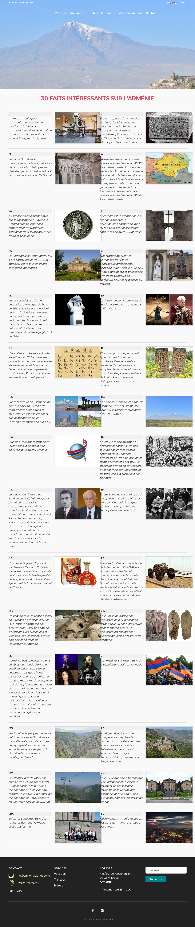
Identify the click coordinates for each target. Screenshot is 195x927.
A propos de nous (131, 12)
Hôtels (94, 12)
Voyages (61, 12)
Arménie (107, 12)
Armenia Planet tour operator (23, 12)
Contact (151, 12)
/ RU (178, 2)
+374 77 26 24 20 (27, 883)
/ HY (183, 2)
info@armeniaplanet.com (33, 875)
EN (168, 2)
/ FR (172, 2)
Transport (76, 12)
